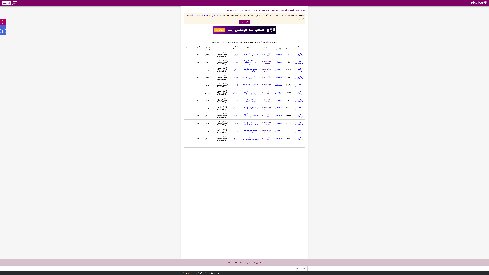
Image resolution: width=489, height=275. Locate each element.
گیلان (236, 138)
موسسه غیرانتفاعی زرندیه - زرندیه (250, 100)
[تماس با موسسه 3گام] (3, 22)
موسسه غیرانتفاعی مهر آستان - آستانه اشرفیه (251, 138)
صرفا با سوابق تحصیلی (266, 54)
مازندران (236, 92)
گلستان (235, 108)
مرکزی (236, 100)
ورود (14, 3)
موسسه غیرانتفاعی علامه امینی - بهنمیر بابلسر (251, 116)
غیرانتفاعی (278, 54)
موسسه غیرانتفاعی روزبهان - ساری (250, 93)
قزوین (236, 54)
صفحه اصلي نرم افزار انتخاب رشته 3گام (205, 15)
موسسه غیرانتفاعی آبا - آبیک (251, 54)
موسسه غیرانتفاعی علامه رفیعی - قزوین (251, 123)
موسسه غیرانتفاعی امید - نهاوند (251, 77)
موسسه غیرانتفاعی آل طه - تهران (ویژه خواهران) (251, 62)
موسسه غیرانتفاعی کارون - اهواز (250, 131)
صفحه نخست (300, 268)
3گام (190, 272)
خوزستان (236, 130)
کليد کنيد (244, 21)
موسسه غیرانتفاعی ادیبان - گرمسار (250, 70)
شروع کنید (6, 3)
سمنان (236, 69)
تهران (236, 62)
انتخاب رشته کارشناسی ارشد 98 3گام (479, 2)
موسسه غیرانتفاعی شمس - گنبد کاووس (251, 108)
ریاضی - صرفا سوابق (299, 54)
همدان (236, 77)
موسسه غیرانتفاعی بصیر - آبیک (250, 85)
